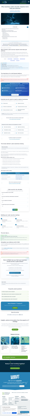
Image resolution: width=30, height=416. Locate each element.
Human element (12, 60)
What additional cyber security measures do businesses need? (11, 294)
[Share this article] (22, 315)
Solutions (16, 397)
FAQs (15, 403)
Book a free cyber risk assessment (15, 272)
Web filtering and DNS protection (6, 35)
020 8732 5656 (6, 394)
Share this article (15, 312)
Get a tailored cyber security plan (15, 119)
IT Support (3, 397)
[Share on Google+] (12, 315)
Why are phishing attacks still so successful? (9, 296)
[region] (9, 410)
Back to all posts (15, 329)
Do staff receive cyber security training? (8, 204)
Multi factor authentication (5, 33)
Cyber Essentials (11, 404)
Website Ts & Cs (22, 413)
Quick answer (3, 29)
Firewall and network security (5, 34)
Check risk (15, 209)
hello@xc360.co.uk (7, 392)
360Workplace (4, 398)
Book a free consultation (15, 23)
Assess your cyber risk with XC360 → (15, 183)
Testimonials (17, 398)
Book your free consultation (15, 368)
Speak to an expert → (15, 94)
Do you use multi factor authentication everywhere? (10, 196)
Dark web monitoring (4, 37)
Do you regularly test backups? (7, 200)
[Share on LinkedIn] (14, 315)
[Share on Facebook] (8, 315)
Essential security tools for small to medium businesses (9, 31)
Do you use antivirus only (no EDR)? (7, 192)
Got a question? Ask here (9, 357)
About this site (19, 414)
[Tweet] (10, 315)
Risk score (17, 60)
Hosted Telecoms (11, 397)
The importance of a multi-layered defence (7, 30)
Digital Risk (10, 398)
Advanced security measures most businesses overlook (9, 36)
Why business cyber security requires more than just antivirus (10, 28)
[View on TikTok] (16, 315)
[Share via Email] (20, 315)
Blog (15, 402)
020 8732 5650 (7, 393)
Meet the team (23, 397)
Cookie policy (18, 413)
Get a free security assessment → (15, 139)
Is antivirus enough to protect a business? (8, 291)
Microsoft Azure (4, 404)
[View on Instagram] (18, 315)
